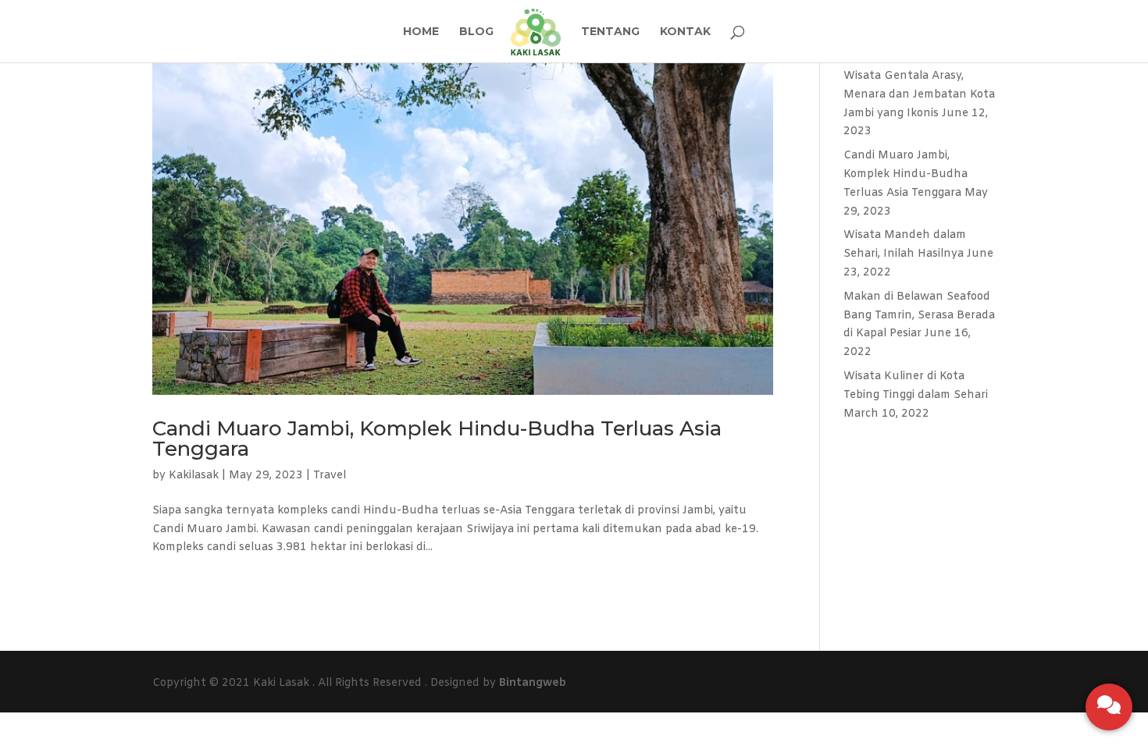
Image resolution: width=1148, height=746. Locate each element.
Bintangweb (532, 683)
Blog (476, 32)
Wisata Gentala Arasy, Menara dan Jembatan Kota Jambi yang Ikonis (919, 95)
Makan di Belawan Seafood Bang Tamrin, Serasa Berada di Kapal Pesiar (919, 316)
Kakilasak (194, 475)
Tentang (610, 32)
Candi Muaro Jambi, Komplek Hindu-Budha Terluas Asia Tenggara (437, 438)
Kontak (685, 32)
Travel (329, 475)
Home (421, 32)
